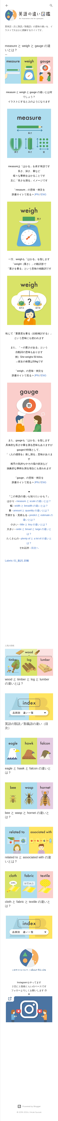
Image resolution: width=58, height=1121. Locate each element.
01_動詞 (18, 560)
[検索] (51, 5)
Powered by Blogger (31, 1106)
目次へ (35, 548)
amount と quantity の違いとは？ (31, 510)
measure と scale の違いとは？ (33, 501)
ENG (43, 194)
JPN (36, 194)
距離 (26, 560)
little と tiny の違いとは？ (33, 524)
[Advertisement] (29, 608)
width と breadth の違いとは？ (31, 505)
